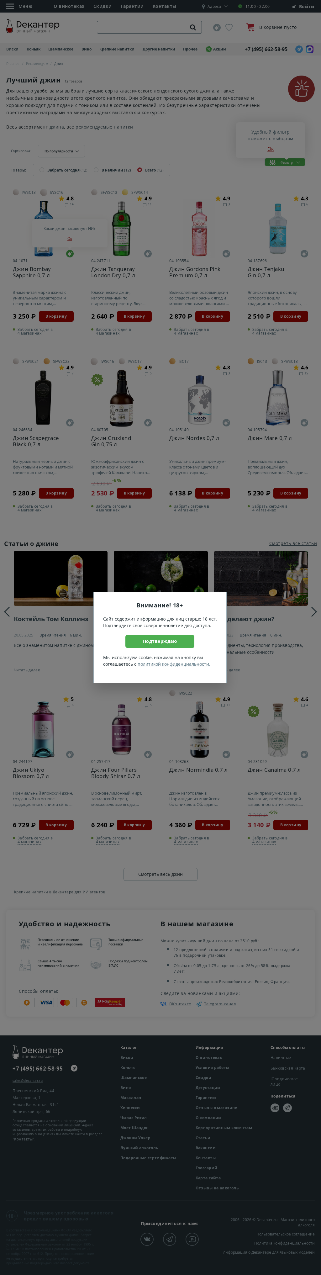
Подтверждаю (160, 641)
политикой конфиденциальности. (174, 664)
